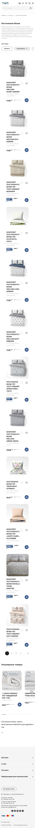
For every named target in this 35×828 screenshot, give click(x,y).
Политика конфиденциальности (20, 825)
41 (28, 653)
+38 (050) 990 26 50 (8, 803)
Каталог (11, 15)
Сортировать (21, 48)
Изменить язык (9, 788)
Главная (3, 15)
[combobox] (17, 8)
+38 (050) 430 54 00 (8, 799)
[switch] (22, 84)
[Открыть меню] (33, 3)
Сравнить (7, 48)
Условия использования (6, 825)
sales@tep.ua (12, 807)
